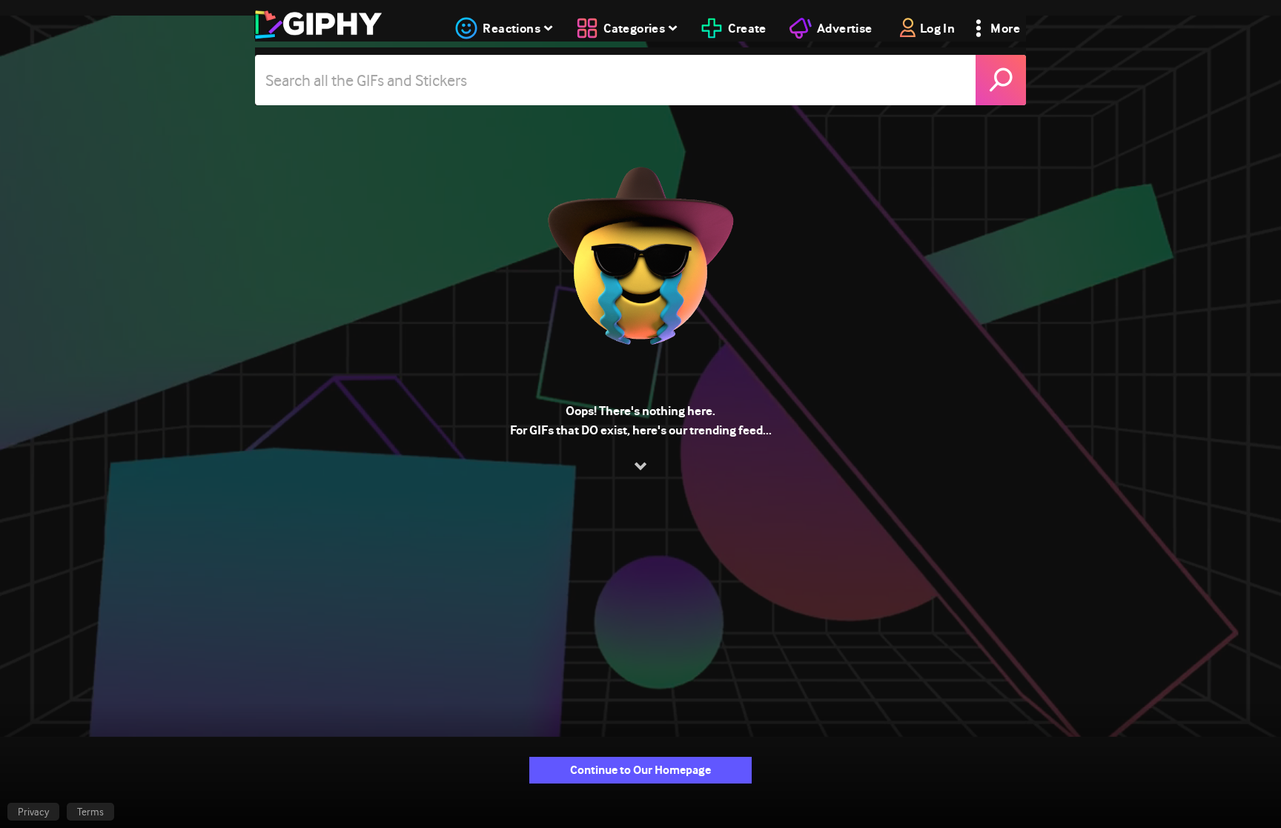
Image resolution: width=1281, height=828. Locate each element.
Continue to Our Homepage (640, 770)
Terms (90, 812)
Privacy (33, 812)
